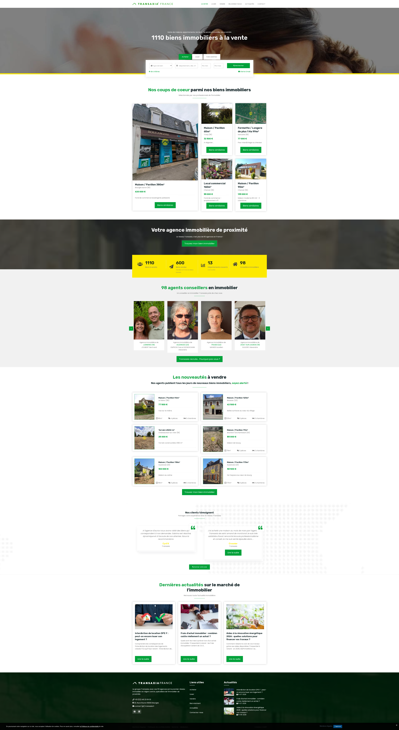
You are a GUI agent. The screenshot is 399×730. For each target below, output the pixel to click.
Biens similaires (165, 205)
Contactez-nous (196, 712)
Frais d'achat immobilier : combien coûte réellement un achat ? (199, 635)
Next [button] (268, 328)
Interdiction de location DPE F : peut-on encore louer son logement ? (151, 636)
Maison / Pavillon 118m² (169, 462)
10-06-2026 (242, 715)
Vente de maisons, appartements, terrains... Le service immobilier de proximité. (199, 32)
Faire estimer (211, 57)
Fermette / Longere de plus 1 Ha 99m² (250, 129)
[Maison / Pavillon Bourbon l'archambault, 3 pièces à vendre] (213, 439)
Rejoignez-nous (235, 4)
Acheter (204, 4)
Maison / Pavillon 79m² (237, 430)
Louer (213, 4)
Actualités (249, 4)
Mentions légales (326, 726)
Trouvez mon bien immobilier (199, 243)
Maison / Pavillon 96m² (168, 398)
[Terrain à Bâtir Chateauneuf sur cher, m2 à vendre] (144, 437)
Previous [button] (131, 328)
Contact (261, 4)
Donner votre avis (200, 567)
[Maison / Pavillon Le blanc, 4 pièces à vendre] (144, 407)
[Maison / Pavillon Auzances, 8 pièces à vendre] (213, 471)
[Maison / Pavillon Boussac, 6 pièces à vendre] (213, 407)
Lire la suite (166, 552)
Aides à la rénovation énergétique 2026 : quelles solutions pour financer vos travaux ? (244, 636)
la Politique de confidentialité (89, 726)
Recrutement (195, 703)
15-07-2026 (242, 694)
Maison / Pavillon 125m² (238, 398)
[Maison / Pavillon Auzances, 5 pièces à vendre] (144, 471)
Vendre (222, 4)
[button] (160, 65)
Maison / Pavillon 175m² (238, 462)
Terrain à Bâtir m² (166, 430)
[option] (149, 327)
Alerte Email (245, 71)
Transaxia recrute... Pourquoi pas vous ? (199, 359)
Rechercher (239, 66)
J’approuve (337, 726)
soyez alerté (239, 383)
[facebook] (134, 712)
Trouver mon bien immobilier (200, 492)
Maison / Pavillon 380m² (149, 184)
